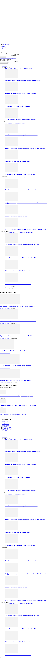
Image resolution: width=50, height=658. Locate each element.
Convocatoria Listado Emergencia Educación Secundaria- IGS (20, 257)
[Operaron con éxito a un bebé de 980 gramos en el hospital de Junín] (11, 281)
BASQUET (17, 177)
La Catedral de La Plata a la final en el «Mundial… (18, 106)
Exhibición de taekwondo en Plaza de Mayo (16, 216)
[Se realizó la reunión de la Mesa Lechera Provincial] (11, 158)
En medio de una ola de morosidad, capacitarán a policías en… (20, 174)
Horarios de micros (6, 48)
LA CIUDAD (18, 68)
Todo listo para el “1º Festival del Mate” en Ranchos (18, 271)
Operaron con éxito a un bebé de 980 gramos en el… (18, 284)
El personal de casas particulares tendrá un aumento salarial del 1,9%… (23, 80)
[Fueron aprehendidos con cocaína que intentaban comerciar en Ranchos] (3, 402)
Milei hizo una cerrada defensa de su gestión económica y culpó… (21, 135)
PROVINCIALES (24, 68)
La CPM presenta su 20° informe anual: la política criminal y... (15, 365)
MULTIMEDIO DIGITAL (5, 308)
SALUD (31, 232)
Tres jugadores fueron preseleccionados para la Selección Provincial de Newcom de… (26, 203)
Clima (3, 46)
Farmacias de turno (6, 47)
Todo (6, 68)
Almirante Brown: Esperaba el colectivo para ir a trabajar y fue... (16, 396)
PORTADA (4, 66)
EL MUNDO (9, 68)
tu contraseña (13, 55)
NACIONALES (14, 123)
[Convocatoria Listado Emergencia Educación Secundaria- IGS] (11, 255)
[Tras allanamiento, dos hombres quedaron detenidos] (3, 412)
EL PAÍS (14, 68)
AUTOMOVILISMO (11, 177)
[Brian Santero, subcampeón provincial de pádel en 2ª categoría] (11, 187)
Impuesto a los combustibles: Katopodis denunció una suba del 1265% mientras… (25, 148)
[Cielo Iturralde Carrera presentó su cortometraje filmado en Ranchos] (11, 242)
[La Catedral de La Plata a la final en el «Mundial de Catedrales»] (11, 104)
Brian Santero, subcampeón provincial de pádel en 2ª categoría (20, 189)
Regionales (30, 68)
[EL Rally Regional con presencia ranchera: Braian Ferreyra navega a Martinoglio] (11, 226)
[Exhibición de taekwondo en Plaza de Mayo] (11, 213)
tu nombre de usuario (15, 54)
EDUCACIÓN (10, 232)
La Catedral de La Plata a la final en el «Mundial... (13, 350)
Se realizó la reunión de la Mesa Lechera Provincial (17, 161)
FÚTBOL (25, 177)
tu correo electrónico (15, 61)
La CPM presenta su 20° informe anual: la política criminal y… (21, 119)
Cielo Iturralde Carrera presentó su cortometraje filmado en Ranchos (22, 244)
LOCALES (9, 123)
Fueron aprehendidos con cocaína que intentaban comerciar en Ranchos (18, 405)
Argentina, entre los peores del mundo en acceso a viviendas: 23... (16, 336)
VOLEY (37, 177)
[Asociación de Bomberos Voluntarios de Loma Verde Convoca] (10, 378)
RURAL (27, 232)
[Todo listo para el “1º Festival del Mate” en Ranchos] (11, 268)
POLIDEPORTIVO (31, 177)
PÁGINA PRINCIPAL (11, 289)
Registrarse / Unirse (6, 44)
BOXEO (21, 177)
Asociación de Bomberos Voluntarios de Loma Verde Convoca (15, 380)
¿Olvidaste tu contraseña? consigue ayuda (8, 58)
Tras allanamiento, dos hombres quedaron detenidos (13, 414)
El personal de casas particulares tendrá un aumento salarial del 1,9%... (18, 321)
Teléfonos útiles (5, 49)
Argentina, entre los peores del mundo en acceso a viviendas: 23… (21, 93)
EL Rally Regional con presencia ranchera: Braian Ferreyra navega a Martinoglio (25, 229)
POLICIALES (23, 232)
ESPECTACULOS (16, 232)
